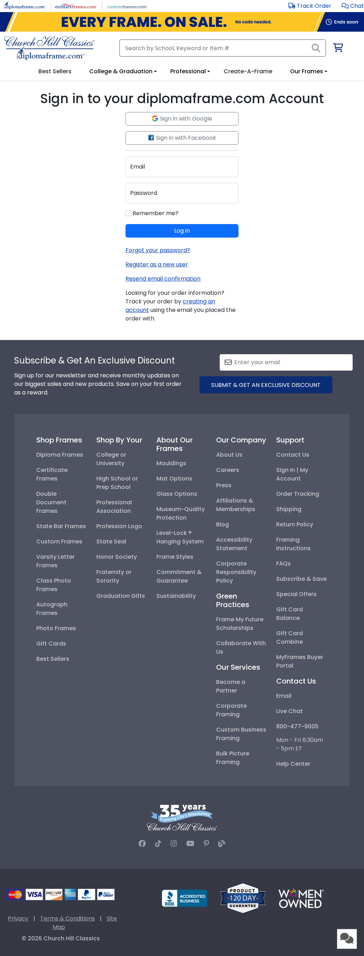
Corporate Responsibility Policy (236, 572)
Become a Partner (230, 686)
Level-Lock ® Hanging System (180, 537)
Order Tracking (297, 494)
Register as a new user (156, 264)
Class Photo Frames (53, 585)
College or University (111, 459)
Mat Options (174, 478)
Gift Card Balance (289, 613)
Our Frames (306, 71)
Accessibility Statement (234, 544)
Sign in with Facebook (185, 138)
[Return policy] (243, 898)
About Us (229, 455)
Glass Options (176, 494)
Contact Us (292, 455)
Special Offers (296, 594)
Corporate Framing (231, 710)
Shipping (288, 509)
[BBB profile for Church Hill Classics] (184, 898)
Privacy (18, 918)
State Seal (111, 541)
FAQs (283, 563)
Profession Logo (119, 526)
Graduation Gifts (120, 596)
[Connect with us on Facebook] (142, 843)
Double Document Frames (51, 502)
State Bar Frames (61, 526)
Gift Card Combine (289, 637)
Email (283, 696)
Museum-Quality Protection (180, 513)
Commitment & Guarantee (179, 576)
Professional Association (114, 506)
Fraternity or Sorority (114, 576)
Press (223, 485)
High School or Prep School (117, 482)
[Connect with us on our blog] (221, 843)
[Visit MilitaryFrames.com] (76, 5)
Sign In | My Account (292, 474)
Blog (222, 524)
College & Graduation (120, 71)
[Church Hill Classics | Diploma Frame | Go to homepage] (49, 48)
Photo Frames (56, 628)
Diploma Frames (59, 455)
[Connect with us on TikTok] (158, 843)
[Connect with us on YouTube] (190, 843)
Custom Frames (59, 541)
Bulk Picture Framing (232, 757)
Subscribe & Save (301, 579)
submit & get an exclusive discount (266, 385)
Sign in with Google (185, 119)
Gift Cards (51, 643)
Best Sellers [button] (54, 71)
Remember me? (154, 213)
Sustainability (176, 596)
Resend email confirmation (162, 279)
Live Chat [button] (289, 711)
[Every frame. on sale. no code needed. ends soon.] (182, 22)
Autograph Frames (52, 608)
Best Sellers (52, 659)
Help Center (293, 764)
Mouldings (171, 463)
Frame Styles (174, 557)
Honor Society (116, 557)
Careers (227, 470)
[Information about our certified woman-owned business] (301, 898)
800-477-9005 (297, 726)
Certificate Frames (52, 474)
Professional (188, 71)
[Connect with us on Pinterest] (206, 843)
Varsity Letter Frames (55, 561)
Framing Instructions (293, 544)
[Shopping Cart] (337, 49)
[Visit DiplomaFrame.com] (25, 5)
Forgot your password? (157, 250)
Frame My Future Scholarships (239, 623)
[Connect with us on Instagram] (174, 843)
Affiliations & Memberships (235, 504)
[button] (353, 6)
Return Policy (294, 524)
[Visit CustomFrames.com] (127, 5)
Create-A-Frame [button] (248, 71)
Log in (182, 231)
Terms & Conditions (67, 918)
